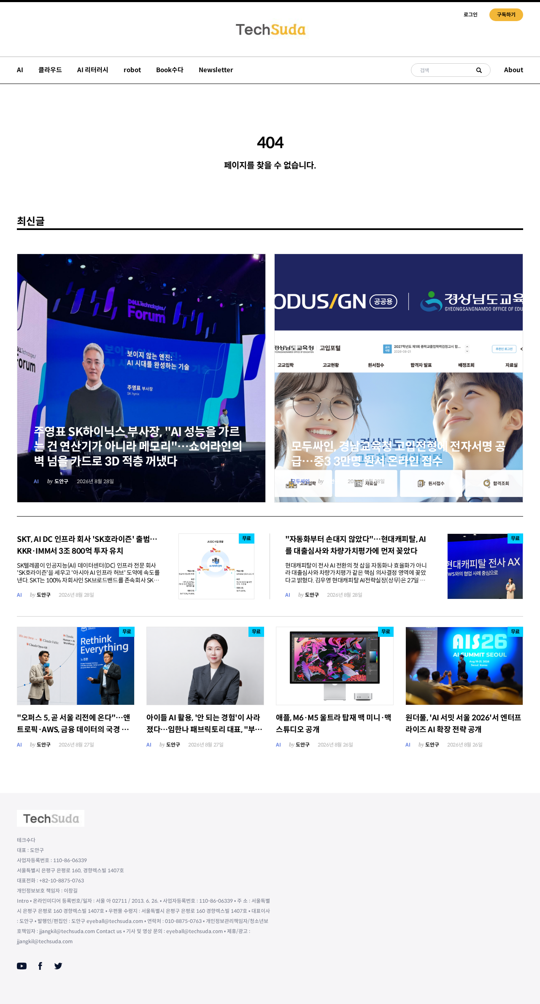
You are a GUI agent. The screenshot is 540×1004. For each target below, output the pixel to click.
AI (20, 70)
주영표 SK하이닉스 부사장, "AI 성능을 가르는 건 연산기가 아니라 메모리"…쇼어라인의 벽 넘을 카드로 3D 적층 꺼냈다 (138, 447)
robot (132, 70)
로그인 (471, 14)
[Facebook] (40, 966)
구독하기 (506, 14)
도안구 (61, 481)
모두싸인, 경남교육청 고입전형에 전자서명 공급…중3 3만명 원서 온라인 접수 (398, 454)
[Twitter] (58, 966)
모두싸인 (300, 481)
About (513, 70)
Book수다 (170, 70)
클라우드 (50, 70)
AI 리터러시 (92, 70)
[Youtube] (22, 966)
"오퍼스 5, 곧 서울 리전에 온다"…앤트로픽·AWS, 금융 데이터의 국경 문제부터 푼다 (73, 729)
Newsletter (216, 70)
